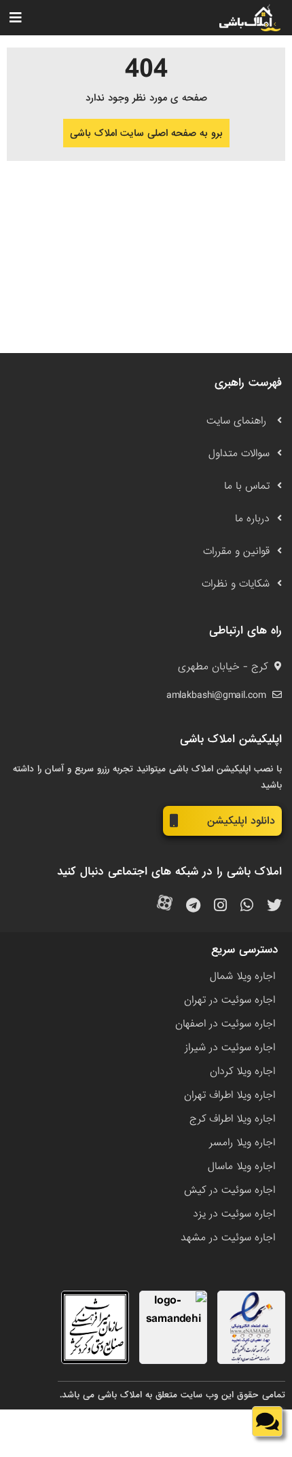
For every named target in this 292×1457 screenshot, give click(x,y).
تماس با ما (247, 486)
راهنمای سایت (238, 421)
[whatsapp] (246, 906)
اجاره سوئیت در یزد (234, 1214)
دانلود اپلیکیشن (241, 821)
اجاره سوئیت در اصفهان (225, 1024)
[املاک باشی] (249, 17)
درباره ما (252, 519)
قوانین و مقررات (236, 551)
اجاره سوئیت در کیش (229, 1190)
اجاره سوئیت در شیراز (230, 1047)
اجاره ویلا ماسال (241, 1166)
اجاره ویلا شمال (242, 976)
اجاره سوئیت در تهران (229, 1000)
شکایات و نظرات (236, 584)
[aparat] (164, 906)
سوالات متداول (239, 453)
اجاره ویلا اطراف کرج (232, 1119)
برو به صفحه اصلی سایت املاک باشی (146, 133)
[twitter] (274, 906)
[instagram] (220, 906)
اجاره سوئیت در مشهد (228, 1238)
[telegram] (193, 906)
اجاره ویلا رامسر (242, 1143)
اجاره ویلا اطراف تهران (229, 1095)
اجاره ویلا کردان (242, 1071)
